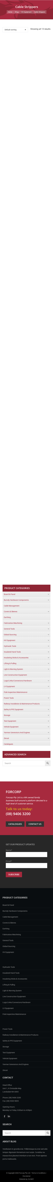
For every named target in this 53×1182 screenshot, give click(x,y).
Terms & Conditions (39, 1173)
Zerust (5, 1070)
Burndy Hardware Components (15, 911)
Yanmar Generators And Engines (16, 1064)
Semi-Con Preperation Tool (26, 477)
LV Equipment (8, 1008)
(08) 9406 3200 (18, 813)
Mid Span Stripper (26, 394)
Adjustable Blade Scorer (26, 61)
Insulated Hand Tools (11, 973)
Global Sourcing (9, 946)
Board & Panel (8, 905)
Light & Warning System (12, 991)
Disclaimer (26, 1176)
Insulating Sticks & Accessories (15, 979)
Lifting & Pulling (9, 985)
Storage (6, 1047)
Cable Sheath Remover (26, 227)
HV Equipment (8, 952)
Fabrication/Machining (12, 935)
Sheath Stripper (26, 560)
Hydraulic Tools (9, 967)
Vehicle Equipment (10, 1058)
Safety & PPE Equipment (12, 1041)
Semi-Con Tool (27, 519)
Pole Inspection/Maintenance (14, 1014)
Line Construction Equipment (14, 996)
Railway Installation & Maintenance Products (20, 1035)
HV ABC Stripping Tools (26, 352)
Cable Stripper (26, 269)
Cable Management (10, 917)
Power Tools (7, 1029)
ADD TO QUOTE (24, 71)
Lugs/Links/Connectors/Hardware (16, 1002)
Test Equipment (9, 1053)
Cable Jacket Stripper (26, 186)
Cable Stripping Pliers (26, 311)
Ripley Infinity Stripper (26, 435)
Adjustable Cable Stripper (26, 103)
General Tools (8, 940)
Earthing (6, 929)
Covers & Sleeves (9, 923)
